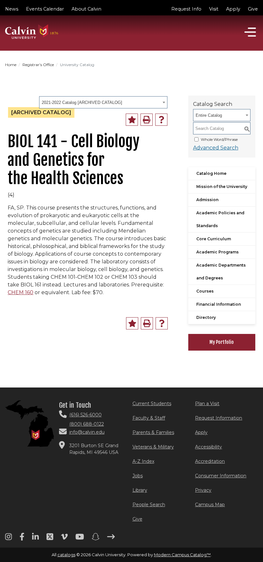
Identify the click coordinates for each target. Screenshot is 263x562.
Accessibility (208, 447)
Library (139, 490)
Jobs (137, 476)
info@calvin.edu (87, 432)
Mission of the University (221, 186)
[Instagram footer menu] (8, 539)
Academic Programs (217, 252)
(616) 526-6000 (85, 415)
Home (10, 64)
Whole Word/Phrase (219, 139)
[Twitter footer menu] (50, 539)
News (11, 9)
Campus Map (210, 504)
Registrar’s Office (38, 64)
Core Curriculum (213, 238)
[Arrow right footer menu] (111, 539)
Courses (205, 291)
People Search (148, 504)
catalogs (66, 554)
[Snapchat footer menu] (95, 539)
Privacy (203, 490)
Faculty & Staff (148, 418)
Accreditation (210, 461)
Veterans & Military (153, 447)
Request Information (218, 418)
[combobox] (103, 102)
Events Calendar (45, 9)
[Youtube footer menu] (79, 539)
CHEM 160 (20, 292)
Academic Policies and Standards (220, 219)
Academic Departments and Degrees (221, 271)
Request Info (186, 9)
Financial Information (218, 304)
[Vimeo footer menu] (64, 539)
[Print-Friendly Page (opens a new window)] (146, 120)
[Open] (250, 32)
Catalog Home (211, 173)
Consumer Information (220, 476)
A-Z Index (143, 461)
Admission (207, 199)
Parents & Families (153, 432)
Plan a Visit (207, 403)
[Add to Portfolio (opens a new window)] (132, 120)
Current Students (151, 403)
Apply (233, 9)
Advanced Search (215, 148)
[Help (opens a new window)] (161, 120)
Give (253, 9)
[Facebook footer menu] (22, 539)
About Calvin (86, 9)
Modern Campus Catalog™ (182, 554)
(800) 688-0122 (86, 424)
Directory (206, 317)
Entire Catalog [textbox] (209, 115)
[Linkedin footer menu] (35, 539)
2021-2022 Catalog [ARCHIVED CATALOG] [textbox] (82, 102)
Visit (213, 9)
